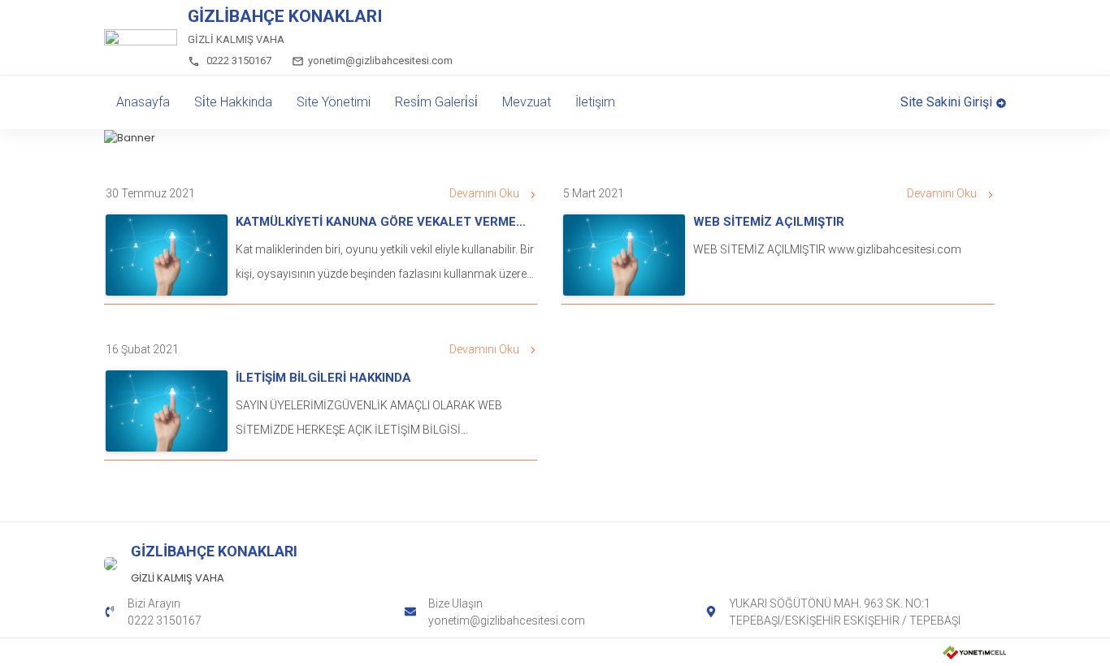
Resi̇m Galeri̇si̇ (436, 102)
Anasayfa (143, 102)
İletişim (595, 102)
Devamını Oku (484, 193)
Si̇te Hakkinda (233, 102)
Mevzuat (526, 102)
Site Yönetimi (334, 102)
